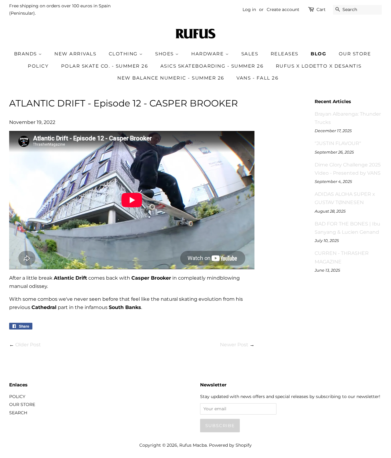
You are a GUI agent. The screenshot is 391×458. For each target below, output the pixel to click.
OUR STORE (355, 54)
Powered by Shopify (230, 445)
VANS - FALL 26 (257, 78)
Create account (283, 9)
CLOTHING (124, 54)
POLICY (38, 66)
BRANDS (26, 54)
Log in (249, 9)
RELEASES (284, 54)
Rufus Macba (193, 445)
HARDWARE (208, 54)
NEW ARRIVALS (75, 54)
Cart (321, 9)
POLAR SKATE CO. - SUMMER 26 (104, 66)
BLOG (318, 54)
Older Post (28, 345)
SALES (249, 54)
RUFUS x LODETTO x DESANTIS (319, 66)
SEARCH (18, 412)
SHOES (165, 54)
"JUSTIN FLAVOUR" (338, 143)
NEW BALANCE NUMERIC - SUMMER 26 (170, 78)
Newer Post (234, 345)
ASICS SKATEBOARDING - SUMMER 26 (212, 66)
